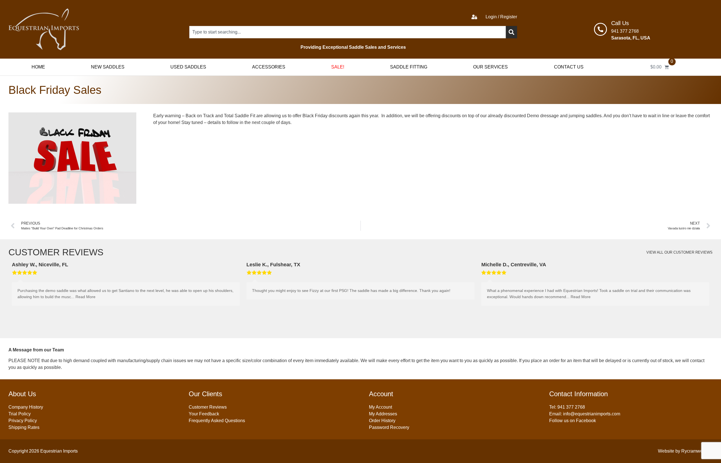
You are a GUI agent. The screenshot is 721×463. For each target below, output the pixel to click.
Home (38, 67)
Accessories (268, 67)
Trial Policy (19, 413)
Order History (382, 420)
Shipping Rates (23, 427)
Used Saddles (188, 67)
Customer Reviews (208, 407)
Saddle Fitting (408, 67)
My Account (380, 407)
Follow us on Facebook (572, 420)
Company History (25, 407)
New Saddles (107, 67)
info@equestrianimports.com (591, 413)
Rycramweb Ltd (697, 451)
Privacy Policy (22, 420)
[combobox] (347, 32)
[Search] (511, 32)
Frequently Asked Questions (217, 420)
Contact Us (569, 67)
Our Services (490, 67)
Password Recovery (389, 427)
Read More (85, 296)
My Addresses (383, 413)
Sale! (337, 67)
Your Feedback (204, 413)
